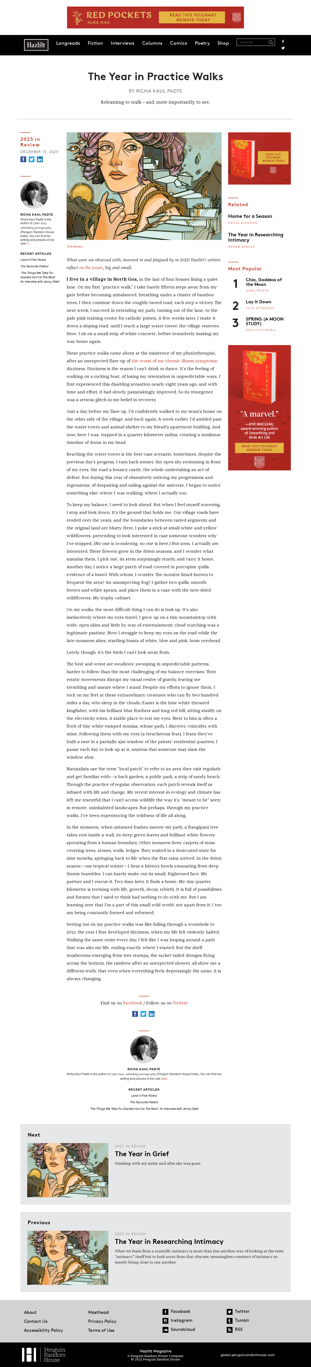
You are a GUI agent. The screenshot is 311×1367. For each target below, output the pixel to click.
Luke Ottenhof (260, 308)
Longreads (68, 43)
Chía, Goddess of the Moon (264, 281)
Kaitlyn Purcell (261, 330)
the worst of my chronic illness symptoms (174, 361)
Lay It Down (258, 301)
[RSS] (230, 1330)
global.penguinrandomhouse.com (248, 1355)
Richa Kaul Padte (159, 90)
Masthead (98, 1312)
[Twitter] (32, 159)
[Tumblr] (230, 1321)
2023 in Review (30, 141)
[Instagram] (165, 1321)
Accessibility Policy (43, 1330)
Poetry (202, 43)
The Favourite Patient (34, 266)
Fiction (95, 43)
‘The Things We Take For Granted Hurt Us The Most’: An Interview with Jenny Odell (39, 277)
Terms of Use (101, 1330)
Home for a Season (250, 215)
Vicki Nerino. (75, 246)
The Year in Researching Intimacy (255, 237)
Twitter (283, 48)
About (30, 1312)
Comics (178, 43)
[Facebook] (23, 159)
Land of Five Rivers (33, 259)
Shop (223, 43)
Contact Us (35, 1321)
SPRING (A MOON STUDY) (265, 320)
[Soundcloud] (165, 1330)
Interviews (122, 43)
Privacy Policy (102, 1321)
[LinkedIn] (40, 159)
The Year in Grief (142, 1153)
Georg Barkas (241, 246)
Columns (152, 43)
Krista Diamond (243, 223)
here (164, 1078)
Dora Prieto (257, 290)
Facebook (283, 41)
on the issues (91, 268)
